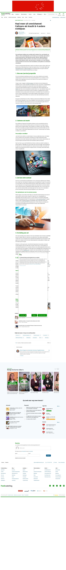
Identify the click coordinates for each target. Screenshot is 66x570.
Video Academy (24, 14)
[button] (58, 369)
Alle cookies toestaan (42, 315)
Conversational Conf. (48, 473)
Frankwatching (4, 468)
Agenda (24, 469)
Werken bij (2, 478)
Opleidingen (25, 475)
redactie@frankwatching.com (39, 462)
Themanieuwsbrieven (55, 17)
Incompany (24, 476)
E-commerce (45, 335)
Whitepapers (39, 14)
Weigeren (34, 315)
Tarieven (55, 462)
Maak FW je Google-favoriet (34, 33)
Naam (16, 453)
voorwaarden (31, 451)
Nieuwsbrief (59, 15)
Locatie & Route (25, 480)
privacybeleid (24, 451)
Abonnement (36, 478)
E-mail (29, 453)
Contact (2, 471)
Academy (17, 14)
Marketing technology (19, 337)
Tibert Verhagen (21, 32)
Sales (40, 337)
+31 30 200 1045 (49, 462)
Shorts (26, 17)
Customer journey (36, 335)
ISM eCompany (28, 68)
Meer (45, 14)
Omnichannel (35, 337)
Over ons (2, 475)
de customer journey (41, 199)
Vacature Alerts (57, 478)
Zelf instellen (22, 315)
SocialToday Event (47, 475)
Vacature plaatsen (58, 476)
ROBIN (17, 89)
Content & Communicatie (12, 17)
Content (56, 471)
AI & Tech (5, 17)
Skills (34, 475)
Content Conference (48, 471)
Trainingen (24, 473)
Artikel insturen (62, 17)
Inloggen (63, 15)
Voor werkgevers (58, 475)
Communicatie (57, 469)
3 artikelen (21, 355)
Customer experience (26, 335)
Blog (12, 14)
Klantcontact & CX (14, 473)
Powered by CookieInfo (22, 265)
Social (23, 17)
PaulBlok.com (26, 249)
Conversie (17, 335)
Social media (36, 476)
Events (30, 14)
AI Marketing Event (48, 469)
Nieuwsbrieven (3, 473)
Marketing (19, 17)
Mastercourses (25, 471)
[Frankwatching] (5, 13)
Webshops (47, 337)
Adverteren (2, 469)
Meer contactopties (62, 462)
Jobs (34, 14)
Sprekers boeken (25, 478)
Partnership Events (48, 476)
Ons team (2, 476)
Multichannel (28, 337)
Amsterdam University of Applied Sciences (22, 33)
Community (30, 17)
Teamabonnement (36, 480)
